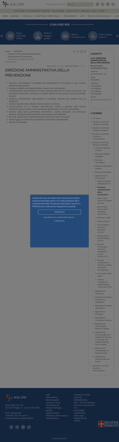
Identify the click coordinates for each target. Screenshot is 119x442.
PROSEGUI (60, 212)
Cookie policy (59, 221)
